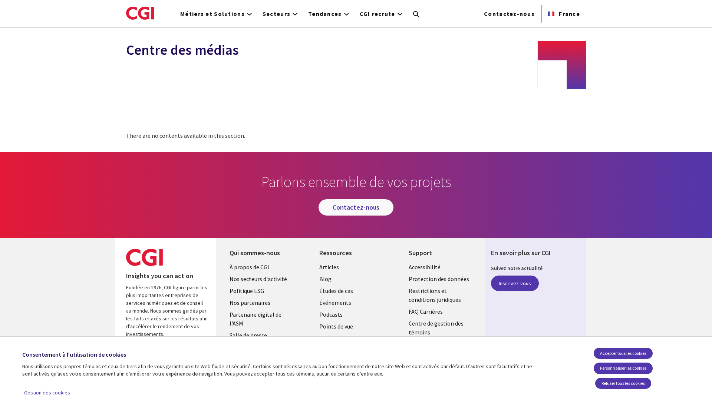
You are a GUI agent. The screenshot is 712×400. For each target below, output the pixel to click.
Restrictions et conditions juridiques (435, 295)
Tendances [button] (325, 13)
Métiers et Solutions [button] (212, 13)
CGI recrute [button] (377, 13)
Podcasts (331, 314)
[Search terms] (416, 15)
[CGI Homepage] (140, 13)
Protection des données (439, 279)
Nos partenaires (250, 302)
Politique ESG (247, 290)
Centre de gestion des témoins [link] (436, 328)
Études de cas (336, 290)
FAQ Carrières (426, 311)
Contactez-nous (509, 13)
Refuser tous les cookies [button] (623, 383)
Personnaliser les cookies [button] (623, 368)
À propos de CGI (249, 267)
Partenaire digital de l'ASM (255, 319)
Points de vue (336, 326)
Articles (329, 267)
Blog (325, 279)
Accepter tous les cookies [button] (623, 353)
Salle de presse (248, 335)
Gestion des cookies (47, 392)
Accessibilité (425, 267)
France (568, 13)
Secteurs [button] (276, 13)
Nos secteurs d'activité (258, 279)
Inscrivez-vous (515, 283)
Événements (335, 302)
